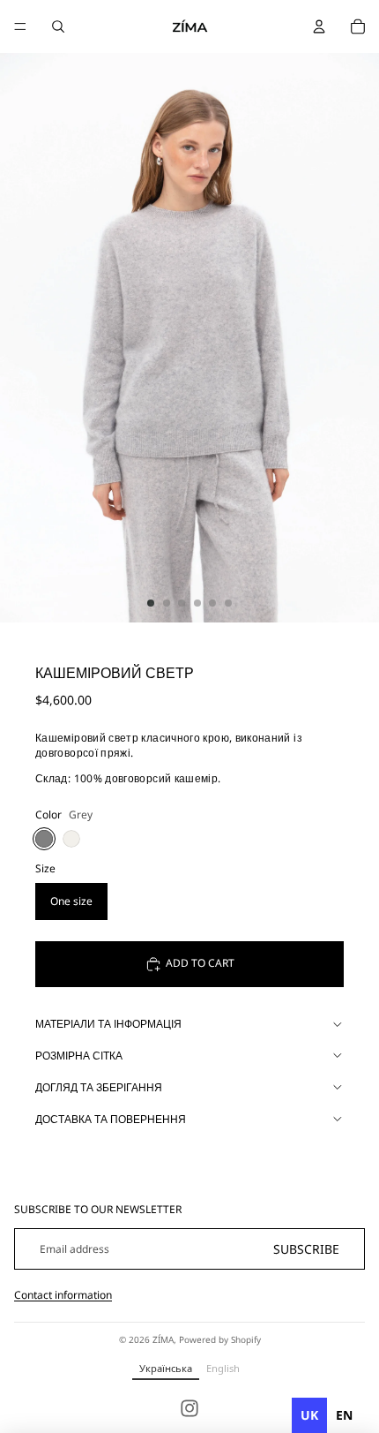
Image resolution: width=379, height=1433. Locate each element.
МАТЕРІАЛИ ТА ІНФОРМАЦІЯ (108, 1023)
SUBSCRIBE (306, 1249)
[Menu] (20, 26)
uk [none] (309, 1415)
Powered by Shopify (220, 1339)
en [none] (344, 1415)
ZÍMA (163, 1339)
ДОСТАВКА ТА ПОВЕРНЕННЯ (110, 1119)
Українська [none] (165, 1368)
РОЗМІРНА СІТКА (79, 1055)
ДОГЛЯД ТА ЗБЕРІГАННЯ (98, 1087)
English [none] (223, 1368)
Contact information (63, 1294)
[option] (344, 1415)
